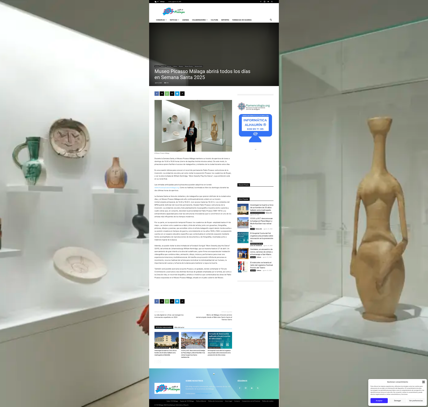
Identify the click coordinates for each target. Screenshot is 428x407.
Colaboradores (199, 20)
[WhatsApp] (167, 93)
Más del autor (179, 327)
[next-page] (159, 361)
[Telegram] (177, 93)
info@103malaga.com (204, 393)
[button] (423, 382)
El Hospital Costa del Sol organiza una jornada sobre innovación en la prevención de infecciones (219, 353)
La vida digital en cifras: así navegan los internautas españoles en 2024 (169, 316)
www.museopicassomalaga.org (166, 187)
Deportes (225, 20)
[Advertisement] (193, 285)
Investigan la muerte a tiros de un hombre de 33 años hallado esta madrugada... (261, 207)
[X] (272, 1)
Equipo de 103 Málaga (187, 401)
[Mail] (268, 1)
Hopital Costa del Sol (214, 347)
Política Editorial (201, 401)
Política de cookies (268, 401)
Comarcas (160, 20)
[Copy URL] (182, 93)
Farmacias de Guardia (242, 20)
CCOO (183, 347)
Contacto (237, 401)
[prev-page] (155, 361)
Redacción (269, 213)
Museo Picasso (189, 66)
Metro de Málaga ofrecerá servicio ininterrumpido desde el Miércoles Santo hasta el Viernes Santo (214, 317)
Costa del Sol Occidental (161, 347)
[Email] (172, 93)
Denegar (397, 401)
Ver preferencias (416, 401)
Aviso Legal (228, 401)
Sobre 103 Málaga (172, 401)
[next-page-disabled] (242, 190)
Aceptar (379, 401)
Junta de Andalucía (256, 245)
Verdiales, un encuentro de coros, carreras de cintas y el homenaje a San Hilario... (261, 251)
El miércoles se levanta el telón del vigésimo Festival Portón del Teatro (261, 265)
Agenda (185, 20)
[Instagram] (264, 1)
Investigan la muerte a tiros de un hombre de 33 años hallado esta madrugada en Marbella (165, 353)
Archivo (157, 66)
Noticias (173, 20)
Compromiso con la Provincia (251, 401)
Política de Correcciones (215, 401)
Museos (181, 66)
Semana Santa (198, 66)
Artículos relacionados (164, 327)
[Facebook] (260, 1)
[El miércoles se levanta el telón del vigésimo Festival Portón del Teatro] (243, 266)
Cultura (214, 20)
